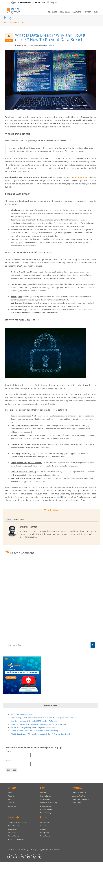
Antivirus (43, 793)
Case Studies (44, 822)
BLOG (96, 12)
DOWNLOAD (65, 12)
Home (6, 22)
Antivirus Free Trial (78, 796)
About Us (11, 796)
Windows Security (14, 829)
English (54, 2)
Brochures (43, 829)
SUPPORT (87, 12)
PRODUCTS (52, 12)
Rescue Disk (76, 803)
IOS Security (12, 833)
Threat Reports (45, 836)
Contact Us (12, 806)
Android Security (14, 826)
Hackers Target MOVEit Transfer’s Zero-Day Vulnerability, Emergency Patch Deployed (44, 718)
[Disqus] (51, 594)
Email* (8, 760)
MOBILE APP (39, 2)
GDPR (32, 850)
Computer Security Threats (17, 822)
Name (8, 751)
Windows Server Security (48, 803)
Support (11, 803)
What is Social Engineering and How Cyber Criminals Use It (34, 727)
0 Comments (51, 45)
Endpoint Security (46, 809)
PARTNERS (76, 12)
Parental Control (13, 836)
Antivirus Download (79, 793)
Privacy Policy (23, 850)
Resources (15, 22)
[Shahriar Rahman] (12, 531)
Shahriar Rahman (28, 526)
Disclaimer (12, 850)
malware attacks (79, 177)
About (9, 520)
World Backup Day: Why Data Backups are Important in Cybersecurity (38, 724)
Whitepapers (44, 833)
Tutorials (43, 826)
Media (10, 799)
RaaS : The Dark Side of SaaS (22, 714)
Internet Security (46, 796)
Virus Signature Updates (80, 799)
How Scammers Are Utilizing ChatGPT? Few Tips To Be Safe (34, 721)
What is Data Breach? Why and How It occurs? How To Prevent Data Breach (50, 37)
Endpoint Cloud (45, 806)
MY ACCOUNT (25, 2)
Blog (8, 17)
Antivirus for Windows (15, 839)
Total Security (45, 799)
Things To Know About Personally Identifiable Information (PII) (35, 730)
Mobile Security (45, 813)
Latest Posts (19, 520)
